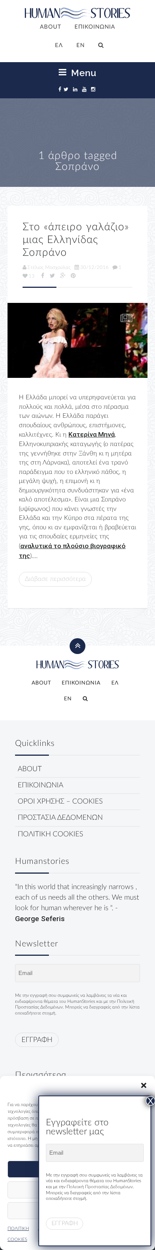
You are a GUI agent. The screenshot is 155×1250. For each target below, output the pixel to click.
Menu (82, 72)
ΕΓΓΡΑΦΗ (36, 1040)
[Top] (77, 340)
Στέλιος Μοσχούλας (49, 267)
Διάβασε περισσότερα (55, 579)
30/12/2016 (94, 267)
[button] (143, 1085)
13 (32, 276)
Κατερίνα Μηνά (91, 434)
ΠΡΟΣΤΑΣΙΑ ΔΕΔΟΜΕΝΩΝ (60, 817)
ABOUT (50, 27)
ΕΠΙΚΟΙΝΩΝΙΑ (94, 27)
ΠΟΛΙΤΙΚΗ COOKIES (50, 834)
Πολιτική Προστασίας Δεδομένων (100, 1186)
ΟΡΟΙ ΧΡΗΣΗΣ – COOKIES (60, 801)
